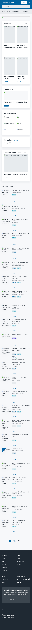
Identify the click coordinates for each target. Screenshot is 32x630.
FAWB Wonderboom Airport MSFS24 (20, 507)
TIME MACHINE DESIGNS (18, 451)
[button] (25, 23)
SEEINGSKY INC (16, 323)
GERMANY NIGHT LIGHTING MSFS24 (20, 435)
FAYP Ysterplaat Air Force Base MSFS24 (21, 464)
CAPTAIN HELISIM (16, 192)
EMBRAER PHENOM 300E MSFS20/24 (19, 378)
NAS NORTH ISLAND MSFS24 (20, 234)
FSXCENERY (15, 366)
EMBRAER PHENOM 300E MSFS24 (19, 306)
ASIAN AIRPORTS (16, 524)
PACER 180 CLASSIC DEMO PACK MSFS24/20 (19, 292)
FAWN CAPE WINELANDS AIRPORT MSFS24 (19, 478)
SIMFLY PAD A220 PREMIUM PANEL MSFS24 (20, 320)
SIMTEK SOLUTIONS (17, 235)
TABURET (14, 336)
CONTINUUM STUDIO (17, 423)
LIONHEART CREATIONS (18, 266)
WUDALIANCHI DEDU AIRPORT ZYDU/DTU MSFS (21, 421)
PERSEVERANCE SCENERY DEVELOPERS (18, 393)
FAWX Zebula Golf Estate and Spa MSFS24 (20, 492)
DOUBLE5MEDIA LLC (17, 352)
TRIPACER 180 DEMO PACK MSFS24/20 (19, 277)
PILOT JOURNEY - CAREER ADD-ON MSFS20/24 (21, 406)
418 (18, 541)
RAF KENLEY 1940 (17, 449)
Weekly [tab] (6, 143)
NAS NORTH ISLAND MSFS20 (20, 248)
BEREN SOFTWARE (16, 409)
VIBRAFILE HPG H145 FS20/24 (20, 190)
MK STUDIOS (15, 223)
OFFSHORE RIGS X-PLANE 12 (20, 334)
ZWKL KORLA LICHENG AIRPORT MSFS (18, 363)
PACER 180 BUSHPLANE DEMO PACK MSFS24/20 (21, 263)
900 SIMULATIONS (16, 438)
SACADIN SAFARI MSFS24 (19, 391)
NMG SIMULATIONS (17, 467)
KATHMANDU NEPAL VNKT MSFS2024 (19, 205)
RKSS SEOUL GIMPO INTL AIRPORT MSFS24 (19, 521)
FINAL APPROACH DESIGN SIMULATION (18, 208)
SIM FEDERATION (16, 309)
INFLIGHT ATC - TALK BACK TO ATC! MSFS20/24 (21, 349)
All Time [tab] (10, 143)
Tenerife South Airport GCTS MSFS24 (20, 220)
